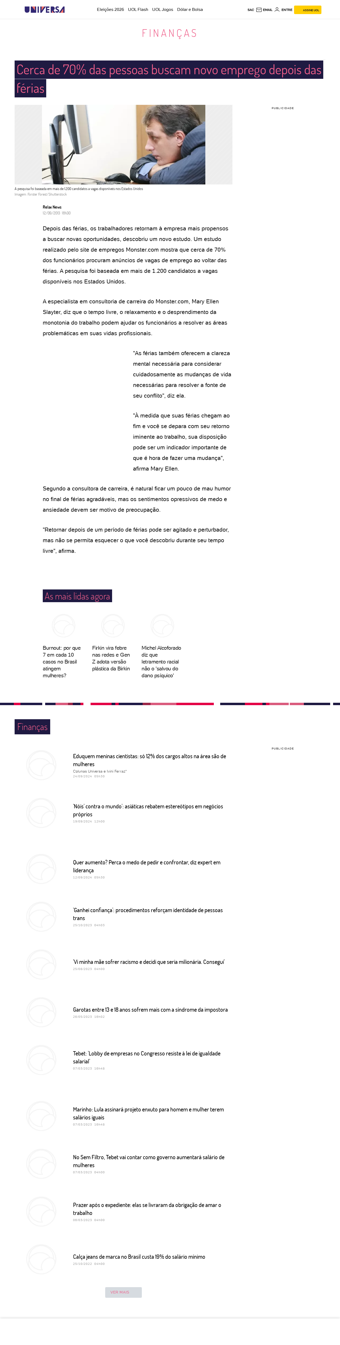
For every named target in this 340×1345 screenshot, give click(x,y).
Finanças (170, 33)
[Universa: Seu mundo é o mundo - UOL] (45, 9)
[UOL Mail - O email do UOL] (264, 10)
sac (251, 10)
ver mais (119, 1292)
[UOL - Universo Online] (69, 9)
